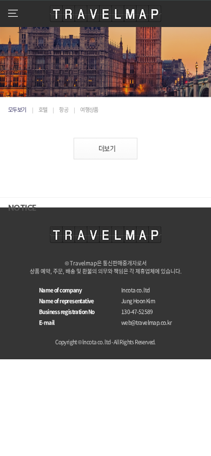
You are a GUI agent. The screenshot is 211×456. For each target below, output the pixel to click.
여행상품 (89, 109)
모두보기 (17, 109)
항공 (63, 109)
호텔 (43, 109)
